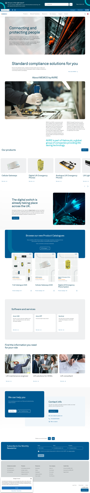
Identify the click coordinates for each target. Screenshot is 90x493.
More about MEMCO (72, 71)
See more (3, 181)
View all (84, 149)
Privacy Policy (13, 490)
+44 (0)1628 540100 (55, 418)
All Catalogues (44, 248)
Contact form (53, 411)
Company (70, 445)
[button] (31, 478)
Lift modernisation (10, 470)
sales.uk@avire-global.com (56, 415)
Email (54, 445)
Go (70, 4)
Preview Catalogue (16, 290)
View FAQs (11, 411)
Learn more (15, 218)
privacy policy (72, 451)
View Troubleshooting (23, 411)
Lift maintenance (10, 468)
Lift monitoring (10, 472)
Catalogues (72, 10)
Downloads (80, 10)
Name (39, 445)
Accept (16, 488)
